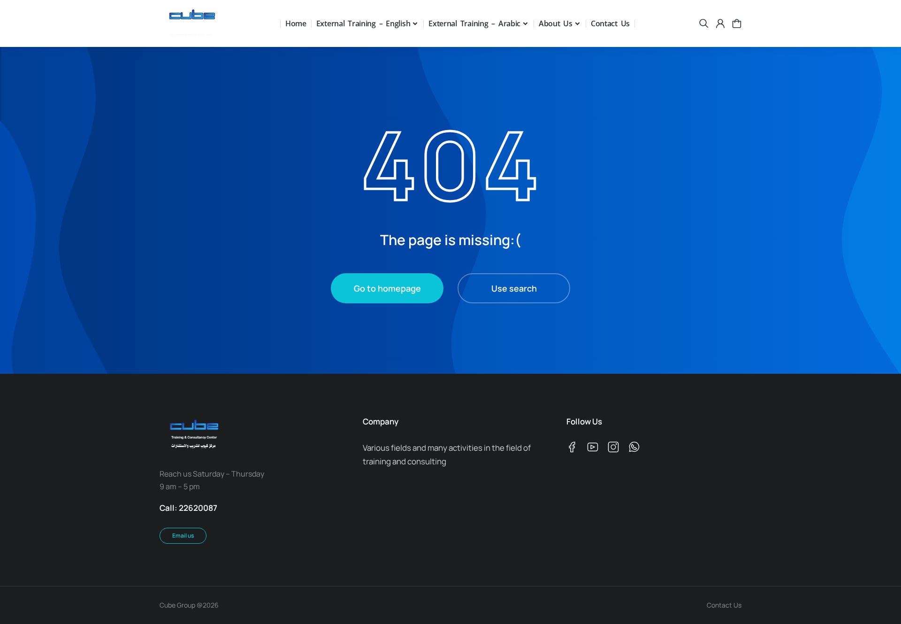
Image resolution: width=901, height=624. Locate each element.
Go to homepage (387, 288)
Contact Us (724, 605)
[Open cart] (736, 23)
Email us (183, 535)
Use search (514, 288)
